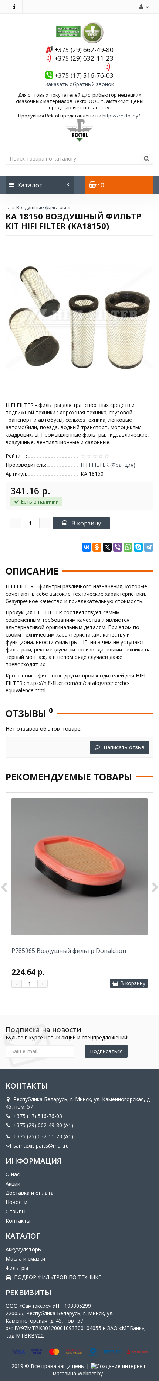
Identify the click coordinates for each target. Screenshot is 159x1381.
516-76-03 (84, 75)
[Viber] (117, 547)
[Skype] (138, 547)
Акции (13, 1183)
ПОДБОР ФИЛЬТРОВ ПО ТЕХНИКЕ (57, 1277)
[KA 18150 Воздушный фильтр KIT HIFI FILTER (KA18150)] (79, 317)
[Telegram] (148, 547)
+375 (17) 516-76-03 (37, 1115)
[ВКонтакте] (86, 547)
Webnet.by (90, 1373)
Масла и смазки (25, 1258)
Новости (16, 1202)
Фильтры (17, 1267)
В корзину (86, 523)
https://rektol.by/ (121, 115)
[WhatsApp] (128, 547)
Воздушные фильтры (41, 207)
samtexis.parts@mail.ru (41, 1145)
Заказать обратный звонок (79, 84)
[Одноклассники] (96, 547)
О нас (13, 1174)
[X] (107, 547)
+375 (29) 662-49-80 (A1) (43, 1125)
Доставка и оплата (30, 1192)
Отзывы (16, 1211)
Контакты (18, 1220)
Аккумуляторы (24, 1249)
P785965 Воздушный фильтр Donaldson (68, 951)
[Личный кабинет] (143, 6)
